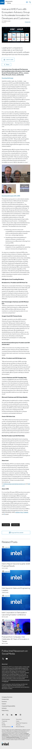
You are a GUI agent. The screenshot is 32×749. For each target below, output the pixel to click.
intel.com (6, 681)
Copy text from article (17, 532)
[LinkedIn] (12, 715)
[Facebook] (3, 715)
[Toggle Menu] (26, 2)
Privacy (3, 723)
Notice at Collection (20, 726)
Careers (4, 703)
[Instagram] (20, 715)
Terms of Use (19, 719)
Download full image (7, 78)
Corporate (27, 22)
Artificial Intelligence (9, 620)
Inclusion (4, 708)
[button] (8, 59)
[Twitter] (3, 659)
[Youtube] (7, 659)
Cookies (17, 721)
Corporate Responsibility (8, 706)
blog (21, 512)
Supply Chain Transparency (21, 723)
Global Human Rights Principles (12, 737)
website (17, 512)
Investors (4, 701)
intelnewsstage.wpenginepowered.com (14, 484)
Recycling (18, 724)
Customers (15, 524)
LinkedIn (25, 512)
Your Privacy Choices (6, 726)
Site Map (3, 724)
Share (7, 64)
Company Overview (7, 697)
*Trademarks (4, 721)
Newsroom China (8, 2)
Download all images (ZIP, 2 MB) (11, 195)
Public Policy (5, 710)
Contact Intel (5, 699)
